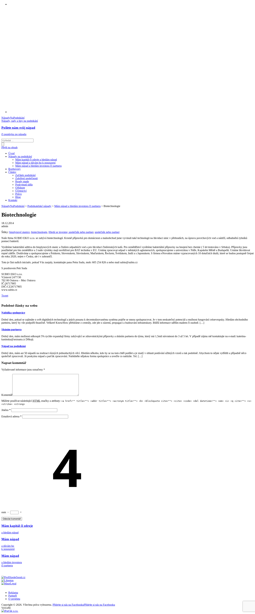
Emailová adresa (11, 416)
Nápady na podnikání (20, 156)
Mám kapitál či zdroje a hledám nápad (36, 159)
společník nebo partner (107, 232)
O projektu (14, 598)
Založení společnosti (26, 178)
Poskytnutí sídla (24, 184)
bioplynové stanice (19, 232)
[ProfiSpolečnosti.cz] (13, 577)
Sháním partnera (11, 329)
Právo (18, 193)
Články (12, 172)
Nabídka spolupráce (13, 312)
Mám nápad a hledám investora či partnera (38, 165)
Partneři (12, 595)
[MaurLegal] (8, 583)
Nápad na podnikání (13, 346)
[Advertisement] (22, 61)
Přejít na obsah (9, 147)
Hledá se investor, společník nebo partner (71, 232)
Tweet (4, 295)
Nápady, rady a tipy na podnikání (19, 120)
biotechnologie (39, 232)
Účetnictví (21, 190)
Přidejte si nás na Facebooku (84, 604)
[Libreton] (7, 580)
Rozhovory (14, 168)
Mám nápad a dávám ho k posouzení (35, 162)
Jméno (6, 410)
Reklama (13, 592)
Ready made (22, 181)
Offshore (20, 187)
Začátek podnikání (25, 175)
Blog (18, 197)
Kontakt (12, 200)
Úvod (11, 153)
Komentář (6, 394)
